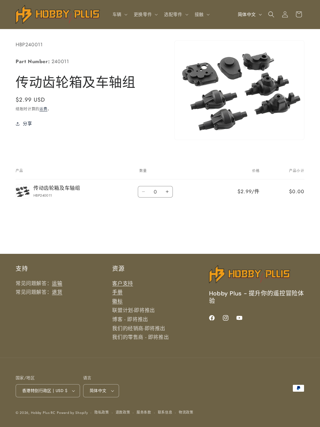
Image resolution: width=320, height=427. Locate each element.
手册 (117, 292)
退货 (57, 292)
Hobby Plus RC (43, 412)
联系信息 (165, 412)
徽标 (117, 301)
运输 (57, 283)
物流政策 (186, 412)
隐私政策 (101, 412)
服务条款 (144, 412)
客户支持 (122, 283)
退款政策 (123, 412)
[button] (119, 14)
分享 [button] (27, 123)
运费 (43, 109)
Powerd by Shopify (72, 412)
